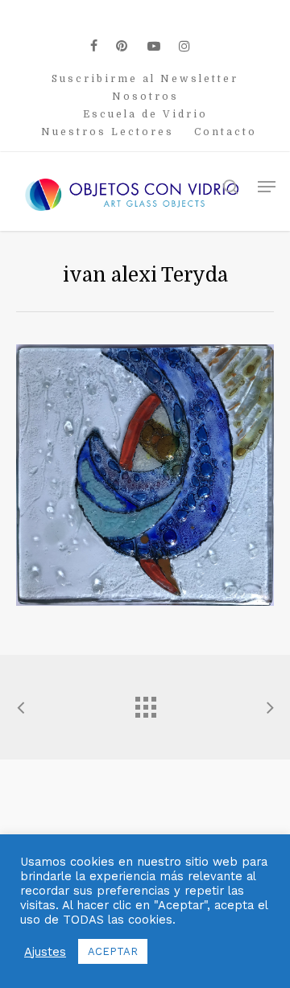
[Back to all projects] (145, 703)
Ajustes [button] (45, 952)
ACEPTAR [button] (113, 951)
